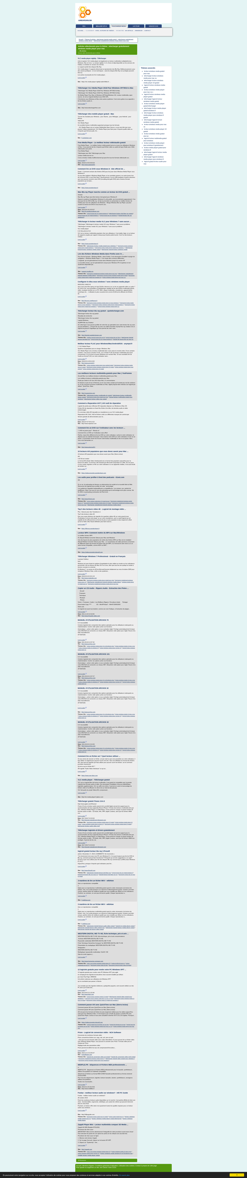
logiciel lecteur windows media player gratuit (154, 96)
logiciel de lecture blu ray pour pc (123, 339)
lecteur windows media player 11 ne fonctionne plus (100, 646)
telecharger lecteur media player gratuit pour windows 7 (109, 247)
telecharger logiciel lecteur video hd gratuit (120, 965)
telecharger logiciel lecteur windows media (114, 249)
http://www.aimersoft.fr (88, 447)
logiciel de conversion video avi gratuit (98, 1057)
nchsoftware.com (87, 1054)
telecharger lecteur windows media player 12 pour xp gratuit (99, 998)
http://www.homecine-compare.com (92, 961)
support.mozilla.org (87, 271)
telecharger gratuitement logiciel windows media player (104, 505)
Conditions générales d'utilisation (106, 1166)
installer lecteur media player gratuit (89, 1155)
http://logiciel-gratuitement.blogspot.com (94, 820)
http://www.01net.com (88, 499)
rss (84, 26)
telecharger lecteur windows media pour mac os (153, 77)
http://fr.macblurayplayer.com (90, 211)
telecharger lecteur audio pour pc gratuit (97, 1116)
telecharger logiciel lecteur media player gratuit (120, 927)
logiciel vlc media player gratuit (125, 926)
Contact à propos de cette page (146, 1166)
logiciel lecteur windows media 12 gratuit (97, 996)
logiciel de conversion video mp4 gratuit (123, 1057)
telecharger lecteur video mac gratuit (95, 399)
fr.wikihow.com (86, 900)
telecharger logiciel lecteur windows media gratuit (153, 100)
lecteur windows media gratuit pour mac (154, 72)
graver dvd (153, 26)
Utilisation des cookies (126, 1166)
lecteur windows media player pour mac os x (114, 277)
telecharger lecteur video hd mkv (99, 965)
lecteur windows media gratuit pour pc (154, 135)
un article (129, 30)
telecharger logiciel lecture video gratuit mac (91, 927)
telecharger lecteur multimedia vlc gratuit (99, 395)
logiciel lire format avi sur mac (117, 1024)
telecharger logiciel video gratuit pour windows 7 (120, 1058)
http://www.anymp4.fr (88, 363)
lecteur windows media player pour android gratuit (100, 365)
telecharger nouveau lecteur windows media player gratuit (112, 275)
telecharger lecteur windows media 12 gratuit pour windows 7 (102, 1000)
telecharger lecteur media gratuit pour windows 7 (102, 246)
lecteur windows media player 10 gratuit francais (98, 501)
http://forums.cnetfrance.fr (89, 300)
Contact (147, 30)
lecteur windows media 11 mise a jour (125, 646)
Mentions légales (88, 1166)
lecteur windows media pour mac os (155, 126)
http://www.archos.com (88, 644)
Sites (97, 30)
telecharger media (119, 26)
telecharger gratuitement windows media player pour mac (102, 273)
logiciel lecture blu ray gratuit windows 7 (88, 215)
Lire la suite (81, 78)
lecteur (136, 26)
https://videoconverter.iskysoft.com (92, 552)
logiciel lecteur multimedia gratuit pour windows (155, 139)
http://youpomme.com (88, 393)
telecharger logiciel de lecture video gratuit (91, 929)
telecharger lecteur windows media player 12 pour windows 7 (103, 303)
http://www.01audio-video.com (91, 616)
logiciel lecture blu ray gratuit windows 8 (97, 213)
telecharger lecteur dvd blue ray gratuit (121, 213)
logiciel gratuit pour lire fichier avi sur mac (98, 1024)
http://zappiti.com (87, 1149)
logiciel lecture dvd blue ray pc (108, 874)
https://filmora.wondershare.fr (90, 528)
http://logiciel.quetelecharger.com (92, 335)
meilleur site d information (101, 26)
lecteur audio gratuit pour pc (116, 1116)
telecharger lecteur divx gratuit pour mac (97, 397)
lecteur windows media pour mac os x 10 (101, 1026)
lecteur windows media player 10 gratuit (93, 369)
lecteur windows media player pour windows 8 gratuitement (154, 144)
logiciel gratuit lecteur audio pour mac (155, 163)
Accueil (80, 30)
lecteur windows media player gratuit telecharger (107, 1118)
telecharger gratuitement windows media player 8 (91, 1058)
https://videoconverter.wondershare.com (94, 473)
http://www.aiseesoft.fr (88, 164)
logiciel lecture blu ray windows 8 (108, 215)
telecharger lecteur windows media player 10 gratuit (100, 367)
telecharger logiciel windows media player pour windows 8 (94, 1060)
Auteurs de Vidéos (107, 30)
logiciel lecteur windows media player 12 (108, 306)
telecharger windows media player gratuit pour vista (100, 580)
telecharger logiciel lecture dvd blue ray (99, 873)
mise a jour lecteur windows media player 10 (98, 963)
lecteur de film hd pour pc (118, 963)
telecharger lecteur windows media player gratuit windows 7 (108, 304)
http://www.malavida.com (89, 578)
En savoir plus (124, 1175)
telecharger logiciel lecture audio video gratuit (101, 926)
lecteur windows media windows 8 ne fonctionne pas (116, 1153)
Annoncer (139, 30)
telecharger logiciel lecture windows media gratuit (153, 121)
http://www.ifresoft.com (88, 870)
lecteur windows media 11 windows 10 (89, 648)
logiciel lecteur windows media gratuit (154, 86)
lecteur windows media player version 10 (110, 648)
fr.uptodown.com (87, 138)
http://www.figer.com (88, 994)
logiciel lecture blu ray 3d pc (113, 337)
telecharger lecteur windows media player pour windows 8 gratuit (154, 115)
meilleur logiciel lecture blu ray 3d (96, 337)
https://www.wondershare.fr (90, 187)
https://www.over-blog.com (90, 775)
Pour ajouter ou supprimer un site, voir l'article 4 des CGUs (96, 1167)
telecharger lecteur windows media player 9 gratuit (118, 824)
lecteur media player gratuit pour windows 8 (155, 149)
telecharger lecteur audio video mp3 (89, 826)
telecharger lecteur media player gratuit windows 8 (155, 109)
